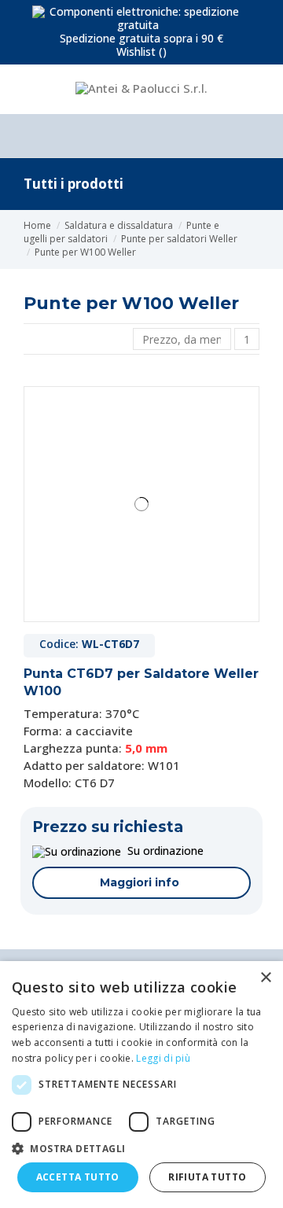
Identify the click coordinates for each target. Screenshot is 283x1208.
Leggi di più (163, 1058)
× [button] (265, 978)
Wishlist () (141, 51)
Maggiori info (139, 882)
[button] (141, 1148)
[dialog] (141, 1084)
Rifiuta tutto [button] (207, 1177)
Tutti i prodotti (73, 184)
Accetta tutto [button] (77, 1177)
